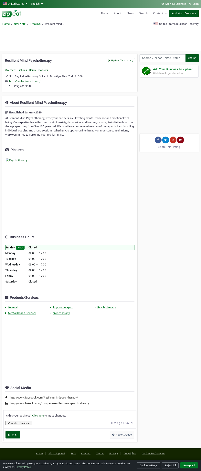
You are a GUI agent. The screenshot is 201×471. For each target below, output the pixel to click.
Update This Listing (122, 60)
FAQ (73, 453)
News (130, 13)
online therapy (61, 313)
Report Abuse (123, 434)
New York (20, 23)
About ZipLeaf (56, 453)
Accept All (189, 465)
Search (143, 13)
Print (14, 434)
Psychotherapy (106, 307)
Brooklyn (35, 23)
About (117, 13)
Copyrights (130, 453)
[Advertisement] (100, 39)
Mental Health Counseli (22, 313)
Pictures (22, 70)
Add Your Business (184, 13)
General (12, 307)
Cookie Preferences (153, 453)
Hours (32, 70)
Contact (85, 453)
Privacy (113, 453)
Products (43, 70)
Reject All (170, 465)
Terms (100, 453)
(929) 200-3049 (22, 86)
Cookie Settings (148, 465)
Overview (10, 70)
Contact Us (160, 13)
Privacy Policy (23, 467)
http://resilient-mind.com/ (24, 81)
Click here (38, 415)
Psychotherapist (63, 307)
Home (104, 13)
